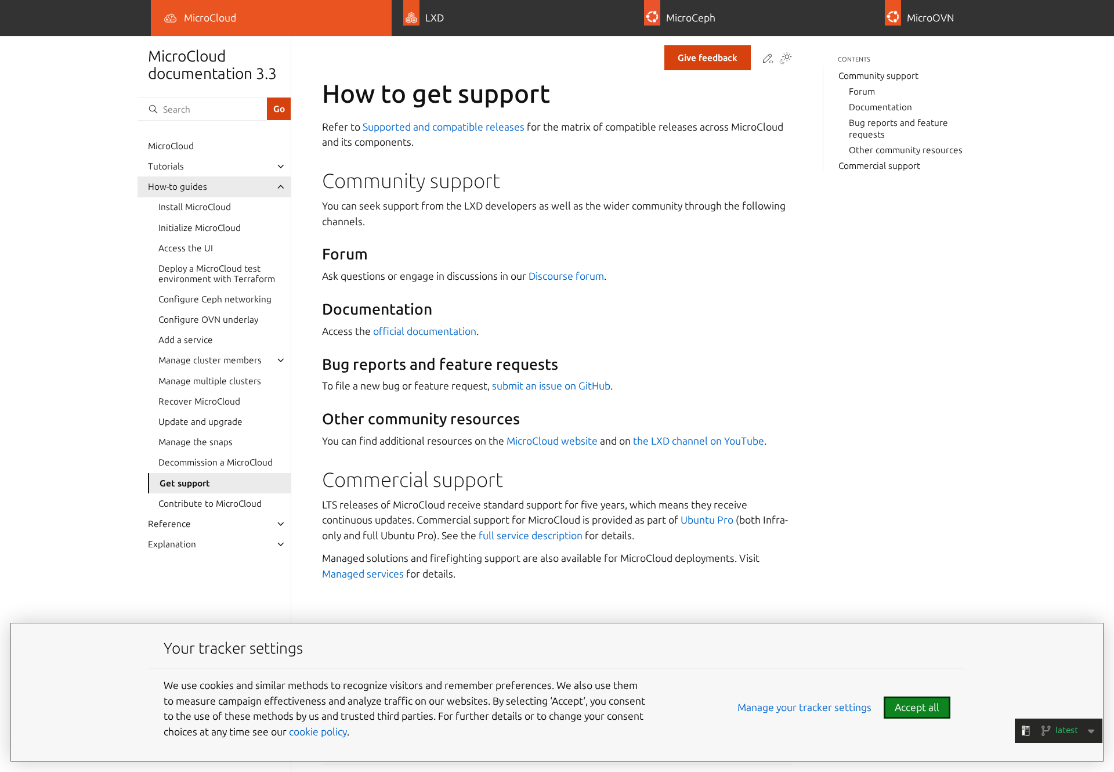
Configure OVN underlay (208, 319)
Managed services (363, 573)
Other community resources (906, 150)
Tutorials (166, 166)
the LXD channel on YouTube (698, 440)
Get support (185, 483)
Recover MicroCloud (199, 401)
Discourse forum (566, 276)
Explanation (172, 544)
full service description (531, 535)
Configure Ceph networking (215, 299)
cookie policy (318, 731)
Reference (169, 524)
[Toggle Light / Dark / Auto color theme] (785, 59)
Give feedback (707, 58)
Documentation (880, 107)
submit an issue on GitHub (551, 385)
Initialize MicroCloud (199, 227)
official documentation (424, 331)
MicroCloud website (552, 440)
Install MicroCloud (194, 207)
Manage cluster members (210, 360)
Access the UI (185, 248)
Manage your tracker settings (804, 707)
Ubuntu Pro (707, 519)
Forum (862, 91)
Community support (878, 76)
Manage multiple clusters (209, 380)
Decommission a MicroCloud (215, 462)
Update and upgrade (200, 422)
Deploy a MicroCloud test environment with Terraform (216, 274)
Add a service (185, 340)
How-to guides (177, 187)
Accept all (917, 707)
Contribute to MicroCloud (210, 503)
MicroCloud (171, 146)
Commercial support (879, 166)
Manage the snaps (195, 442)
